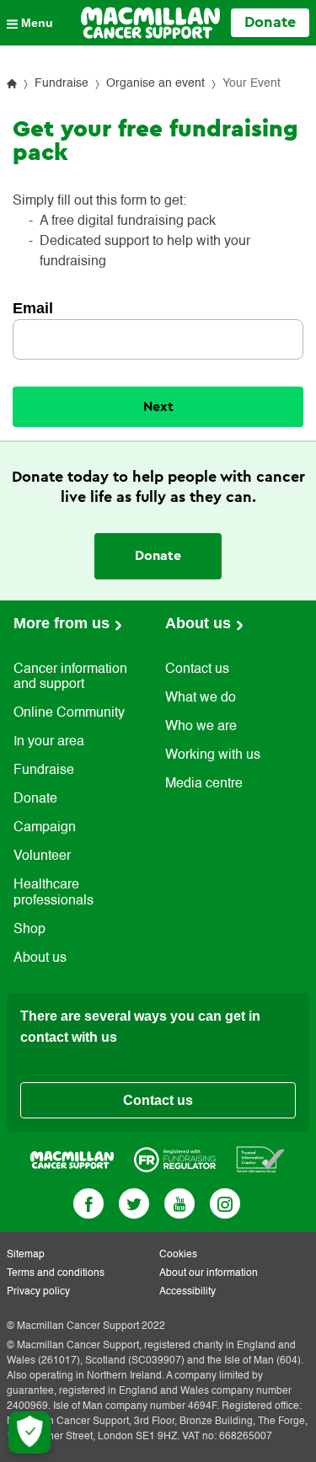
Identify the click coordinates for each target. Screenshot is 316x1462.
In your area (48, 742)
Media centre (204, 784)
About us (40, 958)
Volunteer (42, 856)
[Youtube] (179, 1203)
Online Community (69, 713)
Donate (270, 21)
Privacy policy (38, 1292)
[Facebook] (88, 1203)
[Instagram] (225, 1203)
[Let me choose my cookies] (29, 1432)
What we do (200, 698)
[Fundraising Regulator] (175, 1159)
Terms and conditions (55, 1273)
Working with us (212, 755)
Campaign (44, 828)
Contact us (197, 669)
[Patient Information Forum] (260, 1160)
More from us (61, 623)
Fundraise (61, 83)
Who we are (201, 727)
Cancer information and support (70, 677)
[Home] (12, 84)
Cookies (178, 1255)
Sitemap (26, 1255)
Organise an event (155, 83)
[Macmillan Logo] (150, 23)
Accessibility (187, 1292)
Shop (29, 929)
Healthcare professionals (53, 892)
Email (33, 308)
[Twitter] (134, 1203)
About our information (208, 1273)
